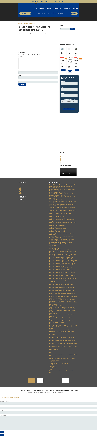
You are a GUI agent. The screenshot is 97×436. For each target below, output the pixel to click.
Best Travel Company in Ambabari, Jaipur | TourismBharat (61, 267)
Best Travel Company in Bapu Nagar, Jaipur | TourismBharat (62, 277)
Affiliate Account (53, 245)
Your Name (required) (4, 401)
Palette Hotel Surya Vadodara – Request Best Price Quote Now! (63, 343)
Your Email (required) (4, 406)
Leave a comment (51, 34)
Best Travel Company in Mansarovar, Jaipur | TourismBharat (62, 287)
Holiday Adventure (57, 8)
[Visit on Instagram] (60, 159)
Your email (63, 93)
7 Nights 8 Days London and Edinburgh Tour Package (60, 242)
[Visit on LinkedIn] (60, 160)
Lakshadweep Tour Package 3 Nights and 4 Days (59, 329)
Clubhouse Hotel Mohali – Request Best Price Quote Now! (62, 307)
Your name (63, 81)
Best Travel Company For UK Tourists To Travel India (60, 258)
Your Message (3, 415)
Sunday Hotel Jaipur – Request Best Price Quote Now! (61, 357)
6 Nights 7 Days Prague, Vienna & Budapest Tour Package (62, 239)
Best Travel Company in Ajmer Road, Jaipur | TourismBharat (62, 264)
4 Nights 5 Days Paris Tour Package (57, 225)
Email (19, 75)
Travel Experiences (66, 8)
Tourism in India (49, 8)
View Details (63, 69)
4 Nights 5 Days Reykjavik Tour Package (58, 227)
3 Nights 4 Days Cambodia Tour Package (58, 187)
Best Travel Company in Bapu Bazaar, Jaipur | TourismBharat (62, 275)
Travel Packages (75, 8)
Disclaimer (52, 390)
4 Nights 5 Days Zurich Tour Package (57, 230)
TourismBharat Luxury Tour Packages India (58, 363)
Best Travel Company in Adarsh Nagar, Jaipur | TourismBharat (62, 261)
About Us (23, 390)
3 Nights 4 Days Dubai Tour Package (57, 192)
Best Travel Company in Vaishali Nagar (57, 292)
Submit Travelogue (41, 13)
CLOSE (2, 434)
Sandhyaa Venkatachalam (37, 34)
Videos (50, 369)
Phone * (62, 87)
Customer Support (53, 313)
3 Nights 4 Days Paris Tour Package (57, 199)
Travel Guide (41, 8)
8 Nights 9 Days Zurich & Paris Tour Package (59, 243)
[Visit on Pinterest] (60, 162)
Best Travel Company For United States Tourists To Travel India (63, 260)
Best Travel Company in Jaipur (56, 286)
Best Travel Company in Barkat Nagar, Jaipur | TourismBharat (62, 278)
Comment (20, 56)
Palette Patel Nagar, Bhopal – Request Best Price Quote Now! (62, 345)
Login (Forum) (52, 334)
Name (19, 70)
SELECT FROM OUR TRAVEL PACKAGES (68, 99)
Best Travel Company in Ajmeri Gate (57, 266)
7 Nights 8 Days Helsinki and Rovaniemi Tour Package (61, 240)
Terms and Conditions (54, 360)
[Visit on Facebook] (60, 155)
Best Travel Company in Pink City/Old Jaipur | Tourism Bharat (62, 289)
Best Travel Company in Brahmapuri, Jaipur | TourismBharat (62, 283)
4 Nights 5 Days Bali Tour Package (56, 216)
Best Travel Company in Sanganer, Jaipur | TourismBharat (61, 290)
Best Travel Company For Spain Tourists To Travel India (61, 257)
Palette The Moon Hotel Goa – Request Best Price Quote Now (63, 346)
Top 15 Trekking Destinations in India (28, 23)
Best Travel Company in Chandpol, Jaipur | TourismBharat (61, 284)
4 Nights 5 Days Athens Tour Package (57, 215)
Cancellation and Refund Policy (56, 305)
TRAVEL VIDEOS (74, 13)
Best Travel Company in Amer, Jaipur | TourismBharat (61, 269)
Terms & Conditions (37, 390)
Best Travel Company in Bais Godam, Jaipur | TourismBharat (62, 270)
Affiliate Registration (54, 246)
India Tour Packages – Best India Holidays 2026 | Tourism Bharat (63, 325)
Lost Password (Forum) (54, 336)
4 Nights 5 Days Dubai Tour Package (57, 218)
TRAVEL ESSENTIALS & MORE (25, 13)
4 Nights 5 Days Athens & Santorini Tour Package (60, 213)
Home (36, 8)
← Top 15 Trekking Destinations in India (26, 50)
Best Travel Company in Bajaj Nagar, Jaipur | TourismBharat (62, 272)
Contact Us (28, 390)
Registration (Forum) (53, 348)
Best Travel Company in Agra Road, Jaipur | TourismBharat (62, 263)
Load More (21, 87)
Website (20, 80)
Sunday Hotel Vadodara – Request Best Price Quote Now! (62, 358)
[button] (36, 3)
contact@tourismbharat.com (25, 201)
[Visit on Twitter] (60, 157)
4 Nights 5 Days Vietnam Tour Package (57, 228)
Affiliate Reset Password (54, 248)
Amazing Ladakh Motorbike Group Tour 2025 (59, 249)
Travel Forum (49, 13)
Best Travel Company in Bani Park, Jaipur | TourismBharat (61, 274)
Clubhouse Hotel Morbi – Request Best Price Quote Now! (62, 308)
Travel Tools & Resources (59, 13)
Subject (1, 410)
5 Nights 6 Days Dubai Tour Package (57, 231)
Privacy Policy (45, 390)
